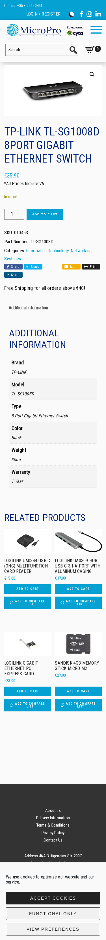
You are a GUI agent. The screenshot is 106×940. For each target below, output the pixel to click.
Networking (81, 250)
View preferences (53, 929)
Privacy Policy (53, 832)
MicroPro (44, 30)
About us (53, 810)
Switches (12, 258)
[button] (92, 74)
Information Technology (47, 250)
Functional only (53, 913)
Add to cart (45, 214)
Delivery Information (53, 817)
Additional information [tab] (28, 307)
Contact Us (53, 840)
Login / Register (43, 14)
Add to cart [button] (27, 588)
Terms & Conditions (53, 825)
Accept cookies (53, 898)
